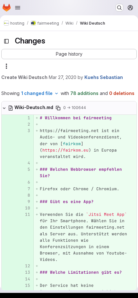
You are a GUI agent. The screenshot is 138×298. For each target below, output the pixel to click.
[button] (69, 54)
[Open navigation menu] (18, 8)
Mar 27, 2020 (62, 77)
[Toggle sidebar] (6, 41)
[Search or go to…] (119, 8)
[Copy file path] (58, 108)
